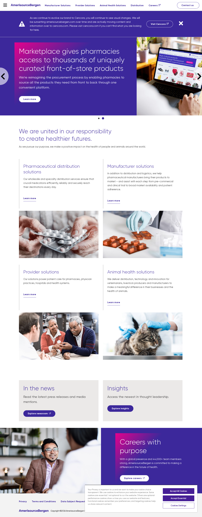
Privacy (23, 501)
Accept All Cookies (178, 491)
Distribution (137, 5)
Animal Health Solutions (113, 5)
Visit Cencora (158, 24)
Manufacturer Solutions (57, 5)
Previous (4, 76)
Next (198, 76)
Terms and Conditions (44, 501)
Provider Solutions (85, 5)
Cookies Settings (178, 505)
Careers (153, 5)
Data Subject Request (73, 501)
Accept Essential (178, 498)
